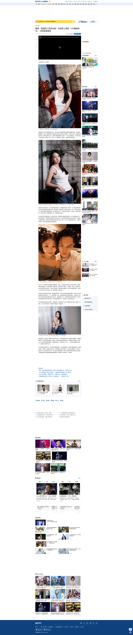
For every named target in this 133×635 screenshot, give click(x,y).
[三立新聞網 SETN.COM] (36, 4)
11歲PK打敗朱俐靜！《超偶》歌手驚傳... (44, 416)
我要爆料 (77, 627)
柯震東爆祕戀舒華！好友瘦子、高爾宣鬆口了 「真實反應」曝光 (54, 376)
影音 (56, 4)
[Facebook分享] (36, 37)
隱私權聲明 (51, 627)
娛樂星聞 (67, 1)
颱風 (63, 481)
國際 (78, 4)
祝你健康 (76, 1)
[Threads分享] (36, 42)
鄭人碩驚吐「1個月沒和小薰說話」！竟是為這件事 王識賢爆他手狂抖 (42, 613)
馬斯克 (39, 481)
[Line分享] (36, 39)
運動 (83, 4)
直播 (62, 4)
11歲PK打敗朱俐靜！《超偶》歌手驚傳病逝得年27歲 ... (58, 449)
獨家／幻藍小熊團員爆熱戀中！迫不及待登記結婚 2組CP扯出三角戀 (73, 600)
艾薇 (70, 132)
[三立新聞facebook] (84, 623)
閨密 (68, 132)
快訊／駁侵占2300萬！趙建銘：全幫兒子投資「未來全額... (89, 211)
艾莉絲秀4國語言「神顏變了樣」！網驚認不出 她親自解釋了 (53, 374)
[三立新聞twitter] (94, 623)
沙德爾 (76, 481)
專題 (89, 4)
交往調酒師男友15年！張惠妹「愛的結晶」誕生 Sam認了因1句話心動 (72, 613)
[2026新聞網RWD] (41, 1)
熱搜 (59, 4)
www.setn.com (45, 632)
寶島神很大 (86, 1)
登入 (97, 1)
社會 (67, 4)
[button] (94, 1)
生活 (72, 4)
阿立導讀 (81, 1)
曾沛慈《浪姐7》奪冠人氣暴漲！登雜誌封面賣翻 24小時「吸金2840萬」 (73, 587)
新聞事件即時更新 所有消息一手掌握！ (44, 413)
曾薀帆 (40, 132)
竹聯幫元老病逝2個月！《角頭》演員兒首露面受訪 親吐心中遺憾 (42, 600)
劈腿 (44, 286)
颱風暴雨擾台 (43, 4)
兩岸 (81, 4)
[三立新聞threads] (97, 623)
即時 (39, 4)
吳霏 (51, 132)
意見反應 (71, 627)
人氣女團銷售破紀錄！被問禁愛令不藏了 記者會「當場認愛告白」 (43, 587)
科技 (94, 4)
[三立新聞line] (90, 623)
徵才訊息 (82, 627)
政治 (64, 4)
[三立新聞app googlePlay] (47, 630)
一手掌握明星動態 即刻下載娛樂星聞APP (67, 413)
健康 (75, 4)
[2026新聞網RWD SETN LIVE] (49, 1)
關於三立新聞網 (44, 627)
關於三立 (37, 627)
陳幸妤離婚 (49, 4)
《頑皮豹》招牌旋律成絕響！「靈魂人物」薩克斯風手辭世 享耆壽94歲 (58, 600)
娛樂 (70, 4)
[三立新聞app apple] (39, 630)
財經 (86, 4)
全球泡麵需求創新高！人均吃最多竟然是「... (45, 414)
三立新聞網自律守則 (58, 627)
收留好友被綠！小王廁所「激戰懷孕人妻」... (68, 414)
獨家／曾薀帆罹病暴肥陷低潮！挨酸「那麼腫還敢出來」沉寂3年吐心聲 (55, 370)
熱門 (54, 4)
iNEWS (72, 1)
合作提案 (66, 627)
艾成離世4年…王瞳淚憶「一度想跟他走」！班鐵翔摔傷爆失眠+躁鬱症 (58, 587)
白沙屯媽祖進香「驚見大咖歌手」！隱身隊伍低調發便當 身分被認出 (55, 372)
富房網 (90, 1)
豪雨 (70, 481)
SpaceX (53, 481)
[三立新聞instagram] (87, 623)
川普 (47, 481)
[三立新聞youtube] (81, 623)
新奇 (91, 4)
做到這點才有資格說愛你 (64, 416)
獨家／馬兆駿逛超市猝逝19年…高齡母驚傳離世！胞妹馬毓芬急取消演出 (57, 613)
